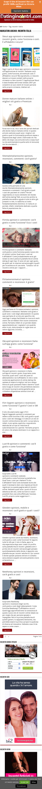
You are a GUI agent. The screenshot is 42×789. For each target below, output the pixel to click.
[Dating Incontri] (21, 16)
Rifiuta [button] (34, 782)
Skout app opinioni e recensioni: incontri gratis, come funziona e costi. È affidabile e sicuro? (21, 39)
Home (4, 27)
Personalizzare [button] (21, 786)
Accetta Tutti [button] (24, 782)
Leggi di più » (7, 91)
